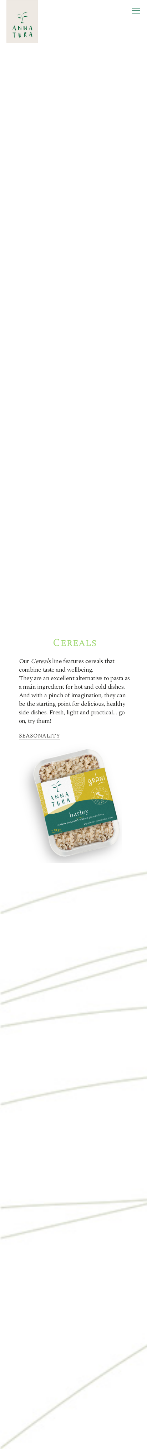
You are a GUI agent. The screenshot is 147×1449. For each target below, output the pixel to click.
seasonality (39, 735)
